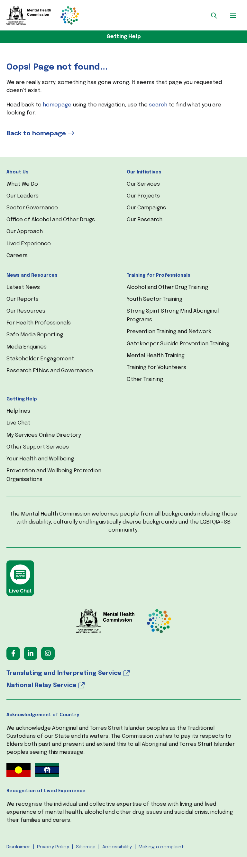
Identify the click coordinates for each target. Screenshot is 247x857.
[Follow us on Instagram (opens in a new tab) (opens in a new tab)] (48, 653)
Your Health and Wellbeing (40, 459)
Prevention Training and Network (169, 331)
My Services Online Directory (43, 435)
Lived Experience (28, 244)
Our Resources (25, 311)
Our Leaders (22, 196)
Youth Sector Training (154, 299)
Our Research (144, 220)
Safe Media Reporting (34, 335)
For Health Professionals (38, 323)
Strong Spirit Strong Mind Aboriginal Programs (173, 315)
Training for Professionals (158, 275)
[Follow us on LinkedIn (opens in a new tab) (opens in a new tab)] (30, 653)
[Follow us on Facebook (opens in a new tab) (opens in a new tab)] (13, 653)
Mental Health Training (156, 355)
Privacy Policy (53, 847)
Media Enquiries (26, 347)
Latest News (23, 287)
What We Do (22, 184)
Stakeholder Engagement (40, 359)
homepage (57, 105)
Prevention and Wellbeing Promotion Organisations (53, 475)
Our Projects (143, 196)
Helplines (18, 411)
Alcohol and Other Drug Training (167, 287)
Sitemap (86, 847)
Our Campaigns (146, 208)
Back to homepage (36, 133)
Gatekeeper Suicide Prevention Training (178, 344)
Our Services (143, 184)
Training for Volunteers (156, 367)
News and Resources (32, 275)
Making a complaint (161, 847)
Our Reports (22, 299)
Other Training (145, 379)
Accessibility (117, 847)
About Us (17, 172)
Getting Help (123, 36)
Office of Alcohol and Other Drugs (50, 220)
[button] (214, 15)
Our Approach (24, 231)
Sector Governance (32, 208)
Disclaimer (18, 847)
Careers (17, 255)
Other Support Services (37, 447)
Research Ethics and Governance (49, 371)
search (158, 105)
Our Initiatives (144, 172)
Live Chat (18, 423)
